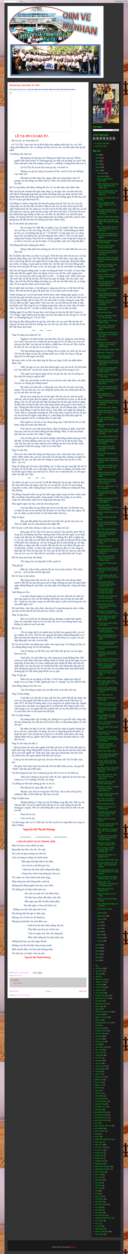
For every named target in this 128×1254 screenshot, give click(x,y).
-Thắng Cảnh (99, 1042)
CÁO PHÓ (98, 1093)
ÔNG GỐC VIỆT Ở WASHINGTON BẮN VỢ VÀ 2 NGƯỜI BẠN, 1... (108, 507)
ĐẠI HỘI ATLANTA (101, 1120)
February (100, 938)
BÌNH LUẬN (99, 1080)
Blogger (73, 1247)
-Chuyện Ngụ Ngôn (102, 995)
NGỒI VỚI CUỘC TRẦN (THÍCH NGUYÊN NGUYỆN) (105, 302)
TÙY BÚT (98, 1226)
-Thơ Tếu (98, 1050)
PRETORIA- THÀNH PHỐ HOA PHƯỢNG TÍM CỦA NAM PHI (107, 654)
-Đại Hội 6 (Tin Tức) (102, 998)
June (99, 925)
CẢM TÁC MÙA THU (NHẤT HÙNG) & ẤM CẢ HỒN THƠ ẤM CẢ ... (108, 460)
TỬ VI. (97, 1223)
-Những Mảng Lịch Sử (103, 1023)
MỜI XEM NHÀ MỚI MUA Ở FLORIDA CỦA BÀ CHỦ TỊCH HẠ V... (107, 211)
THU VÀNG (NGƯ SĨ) (104, 695)
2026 (97, 155)
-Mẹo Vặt (98, 1020)
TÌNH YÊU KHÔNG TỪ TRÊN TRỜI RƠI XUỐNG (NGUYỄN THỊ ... (108, 788)
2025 (97, 158)
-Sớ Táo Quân (100, 1033)
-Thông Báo (99, 1055)
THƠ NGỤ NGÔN (101, 1204)
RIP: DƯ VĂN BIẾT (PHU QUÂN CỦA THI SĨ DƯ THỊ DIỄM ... (107, 419)
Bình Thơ (98, 1082)
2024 (97, 161)
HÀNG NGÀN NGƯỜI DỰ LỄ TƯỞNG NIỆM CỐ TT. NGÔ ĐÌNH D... (107, 872)
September (101, 916)
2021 (97, 170)
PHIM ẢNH (99, 1164)
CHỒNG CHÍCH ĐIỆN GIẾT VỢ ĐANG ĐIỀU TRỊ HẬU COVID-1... (107, 690)
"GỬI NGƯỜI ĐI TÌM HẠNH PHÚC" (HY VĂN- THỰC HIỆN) (107, 673)
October (100, 913)
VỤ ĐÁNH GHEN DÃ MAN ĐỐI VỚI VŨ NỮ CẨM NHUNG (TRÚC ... (106, 814)
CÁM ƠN (98, 1088)
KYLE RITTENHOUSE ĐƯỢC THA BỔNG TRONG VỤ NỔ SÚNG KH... (108, 402)
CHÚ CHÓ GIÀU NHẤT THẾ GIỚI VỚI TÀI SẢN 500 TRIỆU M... (107, 193)
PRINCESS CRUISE (102, 1166)
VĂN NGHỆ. (99, 1229)
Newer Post (14, 991)
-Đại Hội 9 (98, 1001)
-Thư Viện (98, 1058)
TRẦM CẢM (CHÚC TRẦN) (107, 408)
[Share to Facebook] (39, 973)
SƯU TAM (98, 1174)
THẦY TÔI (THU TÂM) (105, 601)
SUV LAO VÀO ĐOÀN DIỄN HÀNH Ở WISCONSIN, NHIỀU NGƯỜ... (107, 370)
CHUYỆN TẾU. (100, 1107)
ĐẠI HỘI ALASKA (101, 1115)
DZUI (97, 1134)
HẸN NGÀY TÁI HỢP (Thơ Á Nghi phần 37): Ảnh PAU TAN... (107, 467)
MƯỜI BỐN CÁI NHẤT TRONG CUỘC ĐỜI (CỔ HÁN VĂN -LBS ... (106, 746)
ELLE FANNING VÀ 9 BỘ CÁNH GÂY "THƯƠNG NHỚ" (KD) (106, 717)
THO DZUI (99, 1202)
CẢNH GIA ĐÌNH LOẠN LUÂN (108, 350)
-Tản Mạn (98, 1039)
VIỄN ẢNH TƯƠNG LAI (105, 353)
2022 (97, 167)
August (100, 919)
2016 (97, 957)
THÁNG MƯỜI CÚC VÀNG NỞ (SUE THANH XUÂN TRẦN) (107, 710)
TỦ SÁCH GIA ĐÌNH (102, 143)
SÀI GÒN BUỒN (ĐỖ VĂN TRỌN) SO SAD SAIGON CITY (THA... (107, 295)
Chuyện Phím (100, 1104)
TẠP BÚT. (98, 1185)
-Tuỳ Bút (98, 1071)
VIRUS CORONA (101, 1231)
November (101, 176)
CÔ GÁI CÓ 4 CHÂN (104, 909)
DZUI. (97, 1137)
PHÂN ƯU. (99, 1158)
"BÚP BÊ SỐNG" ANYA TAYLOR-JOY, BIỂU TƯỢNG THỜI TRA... (105, 591)
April (99, 931)
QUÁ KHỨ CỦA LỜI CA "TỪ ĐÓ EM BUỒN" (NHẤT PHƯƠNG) (107, 441)
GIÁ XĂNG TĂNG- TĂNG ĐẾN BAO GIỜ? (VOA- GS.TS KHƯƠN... (108, 770)
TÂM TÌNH (99, 1180)
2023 (97, 164)
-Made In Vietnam (101, 1017)
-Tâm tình (98, 1036)
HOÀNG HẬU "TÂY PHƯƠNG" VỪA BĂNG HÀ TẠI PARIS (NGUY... (107, 884)
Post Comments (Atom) (23, 995)
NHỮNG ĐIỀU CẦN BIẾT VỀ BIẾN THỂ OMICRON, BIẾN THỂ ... (108, 222)
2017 (97, 954)
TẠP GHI (98, 1188)
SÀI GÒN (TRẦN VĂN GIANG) (108, 217)
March (99, 935)
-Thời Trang (99, 1052)
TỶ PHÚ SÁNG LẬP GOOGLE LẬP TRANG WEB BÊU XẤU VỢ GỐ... (108, 756)
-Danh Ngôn (99, 1006)
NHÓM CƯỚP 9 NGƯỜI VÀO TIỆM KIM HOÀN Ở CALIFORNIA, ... (107, 500)
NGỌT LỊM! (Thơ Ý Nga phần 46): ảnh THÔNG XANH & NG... (107, 831)
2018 (97, 951)
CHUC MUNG (100, 1098)
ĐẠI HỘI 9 (98, 1109)
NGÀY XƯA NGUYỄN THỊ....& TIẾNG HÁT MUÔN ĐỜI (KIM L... (108, 637)
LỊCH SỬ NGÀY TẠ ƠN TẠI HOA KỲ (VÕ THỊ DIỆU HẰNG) (107, 276)
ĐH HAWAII (99, 1128)
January (100, 941)
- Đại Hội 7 (99, 971)
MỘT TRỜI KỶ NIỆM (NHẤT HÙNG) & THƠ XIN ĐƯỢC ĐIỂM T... (107, 235)
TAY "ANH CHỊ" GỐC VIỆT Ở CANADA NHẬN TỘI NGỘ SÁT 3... (107, 388)
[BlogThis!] (35, 973)
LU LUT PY (99, 1150)
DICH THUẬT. (100, 1131)
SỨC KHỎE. (99, 1172)
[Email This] (34, 973)
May (99, 928)
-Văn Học (98, 1074)
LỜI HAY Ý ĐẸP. (101, 1147)
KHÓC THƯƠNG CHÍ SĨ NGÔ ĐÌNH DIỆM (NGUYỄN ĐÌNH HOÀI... (108, 186)
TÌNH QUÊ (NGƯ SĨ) (104, 546)
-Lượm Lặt (98, 1014)
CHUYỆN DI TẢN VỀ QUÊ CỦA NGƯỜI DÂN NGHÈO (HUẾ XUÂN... (107, 739)
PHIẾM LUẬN (100, 1161)
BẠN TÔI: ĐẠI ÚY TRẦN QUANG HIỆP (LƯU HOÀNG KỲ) (105, 850)
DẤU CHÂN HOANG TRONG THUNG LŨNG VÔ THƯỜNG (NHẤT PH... (107, 630)
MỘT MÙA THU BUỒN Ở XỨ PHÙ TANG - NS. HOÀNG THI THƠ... (107, 334)
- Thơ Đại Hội (100, 987)
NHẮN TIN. (99, 1155)
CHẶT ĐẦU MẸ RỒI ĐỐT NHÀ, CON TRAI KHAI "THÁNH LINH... (106, 558)
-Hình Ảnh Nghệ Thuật (103, 1012)
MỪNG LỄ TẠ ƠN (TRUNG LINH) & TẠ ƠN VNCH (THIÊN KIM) (107, 344)
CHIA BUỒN (99, 1096)
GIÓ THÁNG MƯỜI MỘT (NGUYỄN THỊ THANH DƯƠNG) (106, 448)
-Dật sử (97, 1009)
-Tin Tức (98, 1063)
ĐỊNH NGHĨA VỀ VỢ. (104, 312)
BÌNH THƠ (99, 1085)
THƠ (97, 1194)
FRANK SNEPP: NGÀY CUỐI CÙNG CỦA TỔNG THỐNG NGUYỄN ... (107, 431)
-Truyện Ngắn (100, 1069)
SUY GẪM (98, 1177)
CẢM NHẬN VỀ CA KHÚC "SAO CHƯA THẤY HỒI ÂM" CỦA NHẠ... (106, 481)
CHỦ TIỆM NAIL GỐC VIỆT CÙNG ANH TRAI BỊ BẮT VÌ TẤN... (108, 577)
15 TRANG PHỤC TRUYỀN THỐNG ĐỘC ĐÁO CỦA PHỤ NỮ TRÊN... (107, 838)
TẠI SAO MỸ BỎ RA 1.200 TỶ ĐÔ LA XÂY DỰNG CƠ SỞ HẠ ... (107, 412)
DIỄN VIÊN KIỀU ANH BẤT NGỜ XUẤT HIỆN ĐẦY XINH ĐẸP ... (107, 534)
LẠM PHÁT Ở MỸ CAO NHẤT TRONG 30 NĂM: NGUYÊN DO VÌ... (107, 259)
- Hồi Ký (16, 975)
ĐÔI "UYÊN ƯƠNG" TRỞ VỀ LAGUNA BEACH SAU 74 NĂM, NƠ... (107, 229)
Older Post (82, 991)
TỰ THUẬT (99, 1221)
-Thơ (20, 975)
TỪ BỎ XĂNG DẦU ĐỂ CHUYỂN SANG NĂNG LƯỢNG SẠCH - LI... (106, 584)
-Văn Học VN (99, 1077)
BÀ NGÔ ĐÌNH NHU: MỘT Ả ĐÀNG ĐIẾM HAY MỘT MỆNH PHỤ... (107, 618)
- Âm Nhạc (98, 968)
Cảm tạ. (97, 1090)
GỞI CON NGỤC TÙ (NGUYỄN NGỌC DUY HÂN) (106, 395)
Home (48, 991)
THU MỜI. (98, 1210)
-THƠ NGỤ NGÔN (101, 1047)
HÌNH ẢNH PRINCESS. (103, 1139)
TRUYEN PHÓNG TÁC (103, 1218)
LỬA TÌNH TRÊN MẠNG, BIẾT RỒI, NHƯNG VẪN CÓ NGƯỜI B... (108, 381)
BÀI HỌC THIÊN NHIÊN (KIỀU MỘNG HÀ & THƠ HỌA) (106, 205)
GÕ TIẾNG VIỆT (101, 146)
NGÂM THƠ (99, 1153)
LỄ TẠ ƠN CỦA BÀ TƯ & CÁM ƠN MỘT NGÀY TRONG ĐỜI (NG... (106, 283)
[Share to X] (37, 973)
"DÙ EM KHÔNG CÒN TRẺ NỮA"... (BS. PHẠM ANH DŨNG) (107, 865)
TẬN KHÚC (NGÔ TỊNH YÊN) (107, 860)
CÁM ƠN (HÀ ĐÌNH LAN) (106, 751)
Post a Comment (18, 983)
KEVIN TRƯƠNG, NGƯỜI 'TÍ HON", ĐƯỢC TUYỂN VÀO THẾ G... (107, 541)
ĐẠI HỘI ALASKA (101, 1112)
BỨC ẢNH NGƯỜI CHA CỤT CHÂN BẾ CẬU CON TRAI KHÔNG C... (107, 551)
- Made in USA (100, 982)
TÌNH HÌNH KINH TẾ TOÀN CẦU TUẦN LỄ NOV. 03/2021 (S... (107, 777)
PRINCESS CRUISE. (102, 1169)
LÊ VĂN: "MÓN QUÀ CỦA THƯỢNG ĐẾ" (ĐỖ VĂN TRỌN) (106, 763)
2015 (97, 960)
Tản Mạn (98, 1183)
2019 (97, 948)
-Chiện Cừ (98, 990)
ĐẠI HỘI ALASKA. (101, 1117)
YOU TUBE (99, 1234)
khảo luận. (98, 1142)
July (99, 922)
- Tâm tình (98, 985)
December (101, 173)
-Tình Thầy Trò (100, 1066)
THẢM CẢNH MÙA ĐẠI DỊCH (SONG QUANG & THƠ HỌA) (107, 474)
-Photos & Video (101, 1031)
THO (96, 1191)
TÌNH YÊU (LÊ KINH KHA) (106, 529)
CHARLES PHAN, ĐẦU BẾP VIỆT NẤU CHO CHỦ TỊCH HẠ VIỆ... (107, 570)
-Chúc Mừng (99, 993)
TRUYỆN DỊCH (100, 1215)
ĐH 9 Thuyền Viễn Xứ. (103, 1126)
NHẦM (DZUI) (102, 339)
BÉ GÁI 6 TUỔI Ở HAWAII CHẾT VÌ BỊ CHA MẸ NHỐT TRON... (107, 524)
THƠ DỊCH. (99, 1199)
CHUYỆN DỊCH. (101, 1101)
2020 (97, 945)
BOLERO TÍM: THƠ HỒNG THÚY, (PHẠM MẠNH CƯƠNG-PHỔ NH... (106, 666)
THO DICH (99, 1196)
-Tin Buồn (98, 1060)
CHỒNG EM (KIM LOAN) (106, 804)
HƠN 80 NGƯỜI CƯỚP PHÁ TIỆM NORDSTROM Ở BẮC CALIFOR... (108, 363)
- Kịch (97, 976)
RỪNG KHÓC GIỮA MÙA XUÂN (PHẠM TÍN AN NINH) (106, 327)
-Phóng (97, 1025)
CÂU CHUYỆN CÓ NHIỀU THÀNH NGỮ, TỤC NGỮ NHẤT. (107, 493)
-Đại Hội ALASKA (101, 1004)
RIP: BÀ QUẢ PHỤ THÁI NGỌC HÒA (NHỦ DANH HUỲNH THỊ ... (107, 606)
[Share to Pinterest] (41, 973)
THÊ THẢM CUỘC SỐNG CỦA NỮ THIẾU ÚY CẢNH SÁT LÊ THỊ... (107, 683)
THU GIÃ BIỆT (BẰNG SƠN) (107, 436)
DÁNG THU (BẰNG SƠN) (106, 678)
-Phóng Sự (99, 1028)
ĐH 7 (97, 1123)
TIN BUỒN (99, 1212)
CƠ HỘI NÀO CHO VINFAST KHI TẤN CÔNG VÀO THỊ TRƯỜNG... (107, 253)
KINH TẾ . (98, 1145)
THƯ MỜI (98, 1207)
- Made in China (100, 979)
